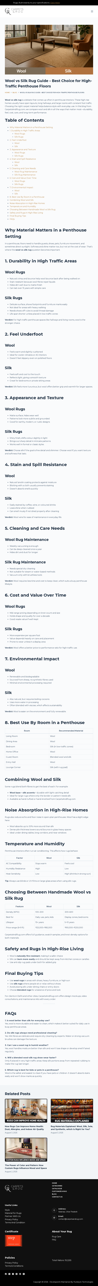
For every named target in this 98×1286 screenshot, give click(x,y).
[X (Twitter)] (9, 1274)
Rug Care (56, 1236)
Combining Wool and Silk (22, 200)
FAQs (12, 219)
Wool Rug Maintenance (25, 172)
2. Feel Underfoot (18, 140)
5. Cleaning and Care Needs (23, 168)
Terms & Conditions (14, 1266)
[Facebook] (6, 1274)
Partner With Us (12, 1216)
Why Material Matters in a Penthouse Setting (31, 127)
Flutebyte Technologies (83, 1282)
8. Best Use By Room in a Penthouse (27, 197)
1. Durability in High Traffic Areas (25, 130)
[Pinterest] (20, 1274)
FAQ (54, 1240)
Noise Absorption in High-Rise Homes (27, 203)
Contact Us (57, 1197)
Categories (57, 1186)
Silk (16, 146)
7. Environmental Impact (21, 187)
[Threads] (16, 1274)
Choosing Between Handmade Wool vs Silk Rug (32, 209)
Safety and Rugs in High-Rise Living (26, 213)
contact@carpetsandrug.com (70, 1219)
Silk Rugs (18, 137)
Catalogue (57, 1188)
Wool (16, 143)
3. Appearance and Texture (23, 149)
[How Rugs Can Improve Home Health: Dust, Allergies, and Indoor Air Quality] (26, 1111)
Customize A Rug (59, 1191)
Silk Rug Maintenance (24, 175)
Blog (54, 1194)
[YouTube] (24, 1274)
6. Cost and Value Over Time (23, 178)
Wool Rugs (19, 134)
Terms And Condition (15, 1222)
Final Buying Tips (18, 216)
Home (54, 1183)
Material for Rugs (13, 1213)
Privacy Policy (11, 1219)
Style (7, 1210)
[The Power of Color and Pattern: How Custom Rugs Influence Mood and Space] (26, 1150)
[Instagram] (13, 1274)
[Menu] (92, 11)
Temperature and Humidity (23, 206)
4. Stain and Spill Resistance (23, 159)
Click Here (40, 3)
